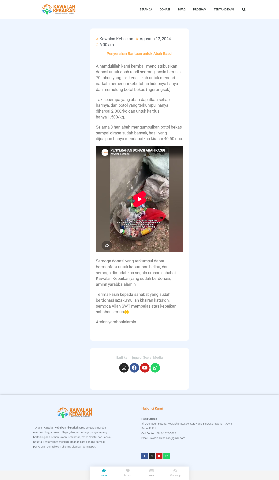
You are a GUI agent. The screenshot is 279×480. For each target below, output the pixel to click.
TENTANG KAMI (224, 9)
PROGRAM (199, 9)
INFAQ (181, 9)
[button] (244, 9)
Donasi (127, 475)
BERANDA (146, 9)
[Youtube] (145, 368)
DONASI (165, 9)
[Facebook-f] (144, 456)
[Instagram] (124, 368)
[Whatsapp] (155, 368)
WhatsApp (175, 475)
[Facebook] (134, 368)
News (151, 475)
